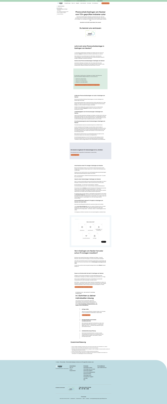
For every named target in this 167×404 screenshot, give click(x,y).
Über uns (73, 3)
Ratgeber (77, 3)
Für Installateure (95, 3)
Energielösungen (68, 3)
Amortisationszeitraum (83, 173)
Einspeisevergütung (94, 133)
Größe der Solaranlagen (88, 99)
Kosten (85, 167)
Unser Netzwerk (83, 3)
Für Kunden (89, 3)
